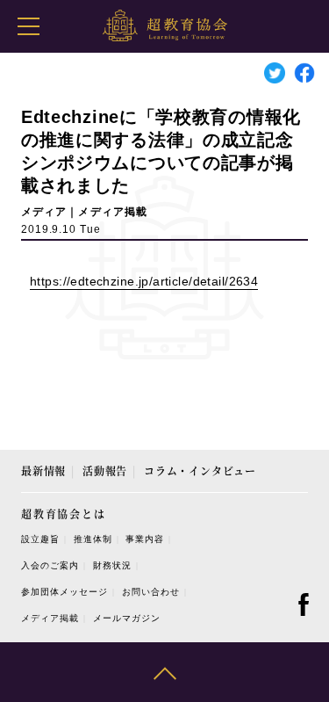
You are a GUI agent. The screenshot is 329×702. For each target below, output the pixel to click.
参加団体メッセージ (64, 592)
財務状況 (112, 565)
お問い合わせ (151, 592)
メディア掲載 (50, 618)
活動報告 (104, 470)
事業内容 (144, 539)
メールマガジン (127, 618)
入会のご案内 (50, 565)
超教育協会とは (63, 513)
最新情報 (43, 470)
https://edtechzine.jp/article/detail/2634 (144, 281)
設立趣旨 (40, 539)
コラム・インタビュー (200, 470)
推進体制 (93, 539)
